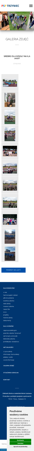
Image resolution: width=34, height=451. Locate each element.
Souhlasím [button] (20, 440)
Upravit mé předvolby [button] (20, 446)
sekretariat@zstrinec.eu (17, 406)
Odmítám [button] (20, 443)
